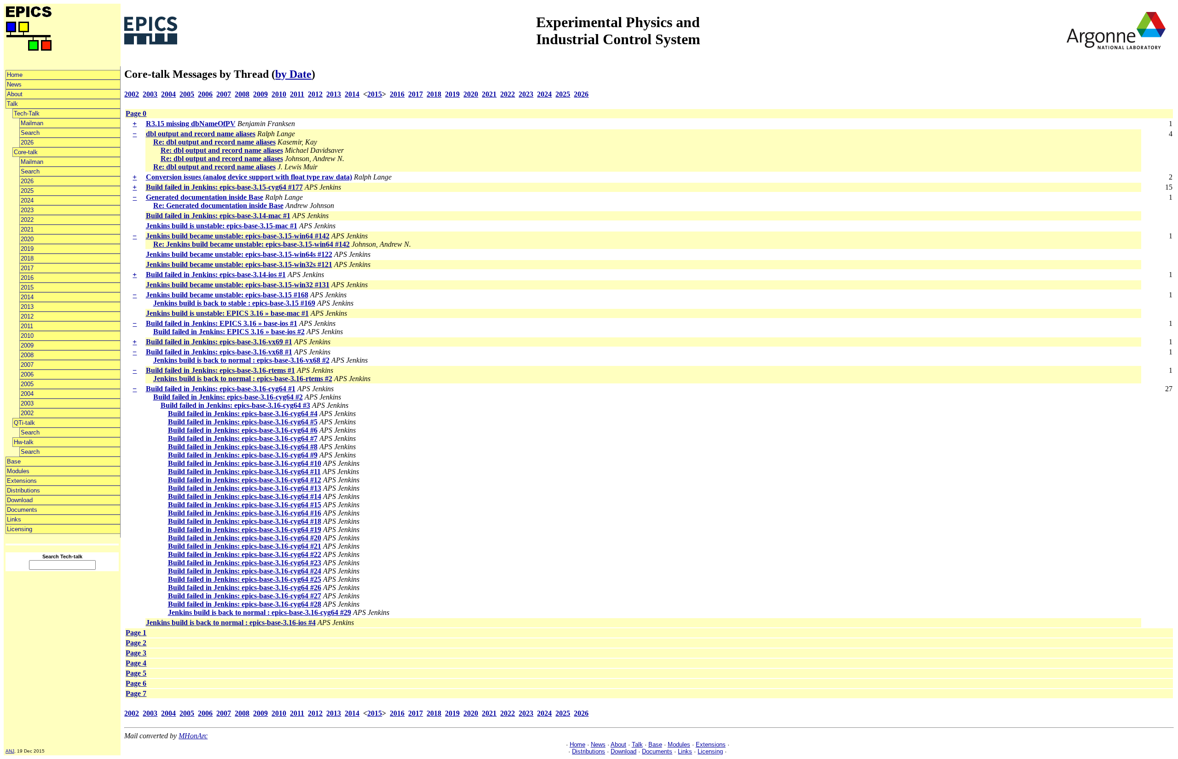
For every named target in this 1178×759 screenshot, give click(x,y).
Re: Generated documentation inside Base (218, 205)
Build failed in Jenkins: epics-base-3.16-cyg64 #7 (243, 438)
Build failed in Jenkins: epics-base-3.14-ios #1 (216, 274)
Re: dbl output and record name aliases (214, 142)
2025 (27, 190)
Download (20, 500)
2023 (27, 210)
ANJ (10, 750)
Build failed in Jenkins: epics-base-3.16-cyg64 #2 (228, 397)
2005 (27, 384)
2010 (27, 335)
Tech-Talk (27, 113)
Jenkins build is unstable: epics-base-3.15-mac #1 (221, 226)
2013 (27, 306)
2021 (27, 229)
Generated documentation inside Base (204, 197)
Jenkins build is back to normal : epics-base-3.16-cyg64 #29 (259, 612)
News (14, 84)
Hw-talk (24, 442)
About (15, 94)
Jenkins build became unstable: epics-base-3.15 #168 (227, 295)
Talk (12, 103)
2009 (27, 345)
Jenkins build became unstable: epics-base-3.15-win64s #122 (239, 254)
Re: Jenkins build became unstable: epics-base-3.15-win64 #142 (251, 244)
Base (14, 461)
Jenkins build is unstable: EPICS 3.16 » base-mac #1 (227, 313)
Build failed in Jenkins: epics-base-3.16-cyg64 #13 (244, 488)
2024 (27, 200)
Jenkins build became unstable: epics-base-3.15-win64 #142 (237, 236)
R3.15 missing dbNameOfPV (191, 123)
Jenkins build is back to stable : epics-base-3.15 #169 (234, 303)
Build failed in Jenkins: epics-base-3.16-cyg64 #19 (244, 529)
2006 (27, 374)
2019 (27, 248)
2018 (27, 258)
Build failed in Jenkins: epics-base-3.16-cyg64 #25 (244, 579)
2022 (27, 219)
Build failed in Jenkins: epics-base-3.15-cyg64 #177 (224, 187)
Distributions (23, 490)
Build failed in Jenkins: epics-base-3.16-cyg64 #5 (243, 422)
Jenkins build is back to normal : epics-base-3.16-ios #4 (231, 622)
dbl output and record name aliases (200, 134)
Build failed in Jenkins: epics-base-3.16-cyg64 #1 (220, 389)
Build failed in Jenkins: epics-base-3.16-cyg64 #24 (244, 571)
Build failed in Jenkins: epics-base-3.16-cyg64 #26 (244, 587)
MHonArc (193, 736)
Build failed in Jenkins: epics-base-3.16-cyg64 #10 (244, 463)
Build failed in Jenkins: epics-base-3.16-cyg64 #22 (244, 554)
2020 (27, 239)
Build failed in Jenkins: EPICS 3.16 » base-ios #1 (221, 323)
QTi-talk (24, 422)
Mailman (32, 123)
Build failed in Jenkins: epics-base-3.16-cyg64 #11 (244, 471)
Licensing (19, 529)
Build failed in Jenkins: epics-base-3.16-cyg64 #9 (243, 455)
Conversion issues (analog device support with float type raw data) (249, 177)
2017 (27, 268)
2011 (27, 326)
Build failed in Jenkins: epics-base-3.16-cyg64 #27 (244, 596)
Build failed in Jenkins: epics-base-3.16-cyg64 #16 (244, 513)
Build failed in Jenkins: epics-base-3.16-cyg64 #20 (244, 538)
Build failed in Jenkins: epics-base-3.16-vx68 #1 (219, 352)
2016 (27, 277)
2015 (27, 287)
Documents (22, 509)
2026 (27, 142)
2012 (27, 316)
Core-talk (26, 152)
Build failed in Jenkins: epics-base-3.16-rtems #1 (220, 370)
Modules (18, 471)
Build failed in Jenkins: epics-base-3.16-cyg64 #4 (243, 413)
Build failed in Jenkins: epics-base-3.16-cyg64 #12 (244, 480)
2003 (27, 403)
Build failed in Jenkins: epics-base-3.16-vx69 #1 (219, 342)
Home (15, 74)
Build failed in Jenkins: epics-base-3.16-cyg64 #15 (244, 505)
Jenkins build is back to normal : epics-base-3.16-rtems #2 (242, 378)
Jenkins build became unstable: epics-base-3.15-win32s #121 (239, 264)
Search (30, 132)
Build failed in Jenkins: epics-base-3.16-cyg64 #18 (244, 521)
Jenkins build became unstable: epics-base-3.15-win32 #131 (237, 285)
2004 (27, 393)
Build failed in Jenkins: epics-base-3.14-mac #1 (218, 216)
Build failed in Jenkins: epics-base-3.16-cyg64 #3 (235, 405)
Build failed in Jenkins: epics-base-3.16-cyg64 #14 (244, 496)
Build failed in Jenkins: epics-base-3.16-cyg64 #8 (243, 447)
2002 (27, 413)
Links (14, 519)
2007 (27, 364)
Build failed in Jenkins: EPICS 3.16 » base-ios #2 (229, 332)
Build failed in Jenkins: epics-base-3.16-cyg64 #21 (244, 546)
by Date (293, 74)
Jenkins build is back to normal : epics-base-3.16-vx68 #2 (241, 360)
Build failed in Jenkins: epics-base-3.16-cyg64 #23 (244, 563)
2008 (27, 355)
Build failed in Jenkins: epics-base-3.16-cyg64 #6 (243, 430)
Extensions (22, 480)
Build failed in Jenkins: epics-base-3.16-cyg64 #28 (244, 604)
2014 (27, 297)
